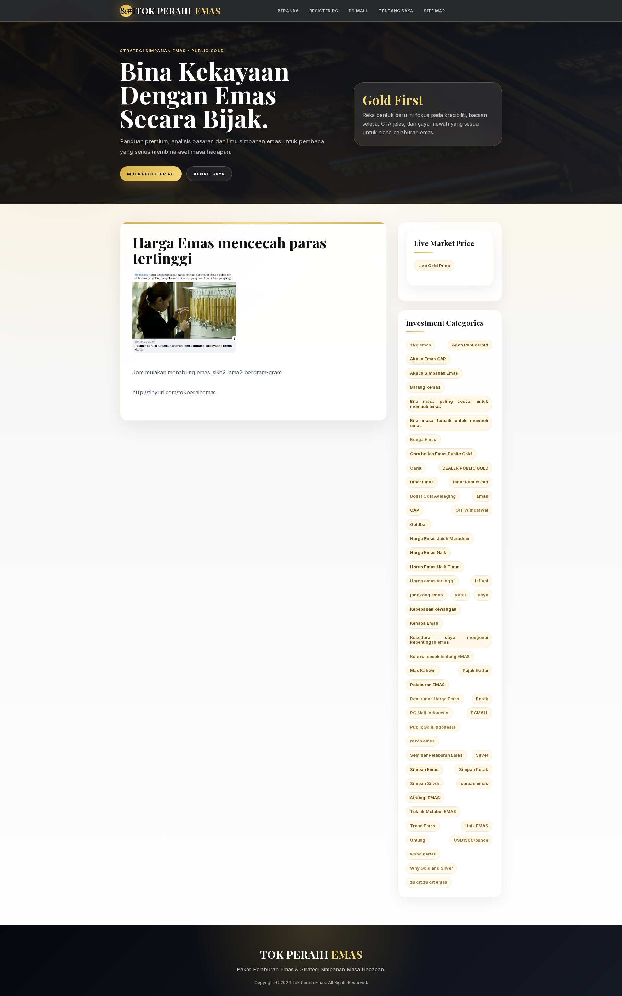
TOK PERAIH (178, 11)
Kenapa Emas (424, 623)
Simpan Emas (424, 769)
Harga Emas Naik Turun (435, 566)
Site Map (434, 10)
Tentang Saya (396, 10)
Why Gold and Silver (431, 868)
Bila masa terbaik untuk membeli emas (449, 423)
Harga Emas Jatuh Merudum (439, 538)
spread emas (474, 783)
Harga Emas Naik (428, 552)
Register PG (324, 10)
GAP (414, 510)
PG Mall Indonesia (429, 712)
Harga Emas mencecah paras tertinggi (229, 250)
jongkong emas (426, 594)
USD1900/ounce (471, 840)
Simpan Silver (424, 783)
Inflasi (481, 580)
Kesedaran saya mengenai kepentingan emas (449, 640)
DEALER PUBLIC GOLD (465, 467)
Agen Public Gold (470, 344)
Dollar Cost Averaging (433, 496)
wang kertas (423, 853)
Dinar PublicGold (470, 481)
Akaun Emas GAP (428, 358)
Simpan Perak (473, 769)
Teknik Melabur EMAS (433, 811)
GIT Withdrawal (471, 510)
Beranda (288, 10)
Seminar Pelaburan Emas (436, 755)
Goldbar (418, 524)
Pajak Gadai (475, 670)
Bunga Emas (423, 439)
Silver (482, 755)
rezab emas (422, 740)
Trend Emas (422, 825)
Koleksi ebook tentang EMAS (440, 656)
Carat (415, 467)
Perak (482, 698)
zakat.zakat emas (428, 882)
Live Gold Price (434, 265)
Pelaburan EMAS (427, 684)
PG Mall (358, 10)
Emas (482, 496)
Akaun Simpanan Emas (434, 373)
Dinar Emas (422, 481)
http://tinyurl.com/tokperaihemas (174, 392)
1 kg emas (420, 344)
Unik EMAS (476, 825)
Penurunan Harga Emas (434, 698)
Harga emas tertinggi (432, 580)
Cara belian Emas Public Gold (441, 453)
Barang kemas (425, 387)
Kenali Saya (209, 173)
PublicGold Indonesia (432, 727)
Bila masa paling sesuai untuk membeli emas (449, 404)
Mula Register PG (151, 173)
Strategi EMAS (425, 797)
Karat (460, 594)
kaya (483, 594)
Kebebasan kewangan (433, 609)
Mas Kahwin (423, 670)
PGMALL (479, 712)
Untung (417, 840)
